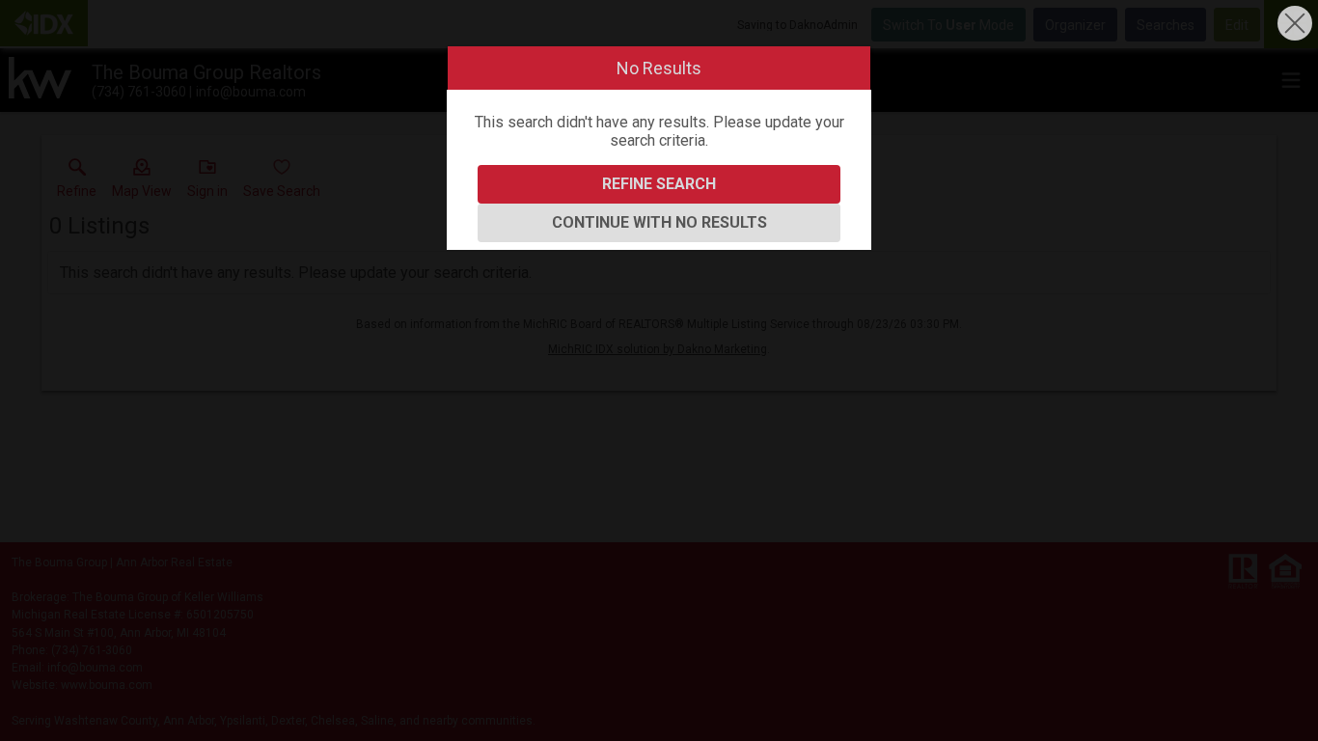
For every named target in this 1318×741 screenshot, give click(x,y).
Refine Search (659, 184)
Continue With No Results (659, 222)
